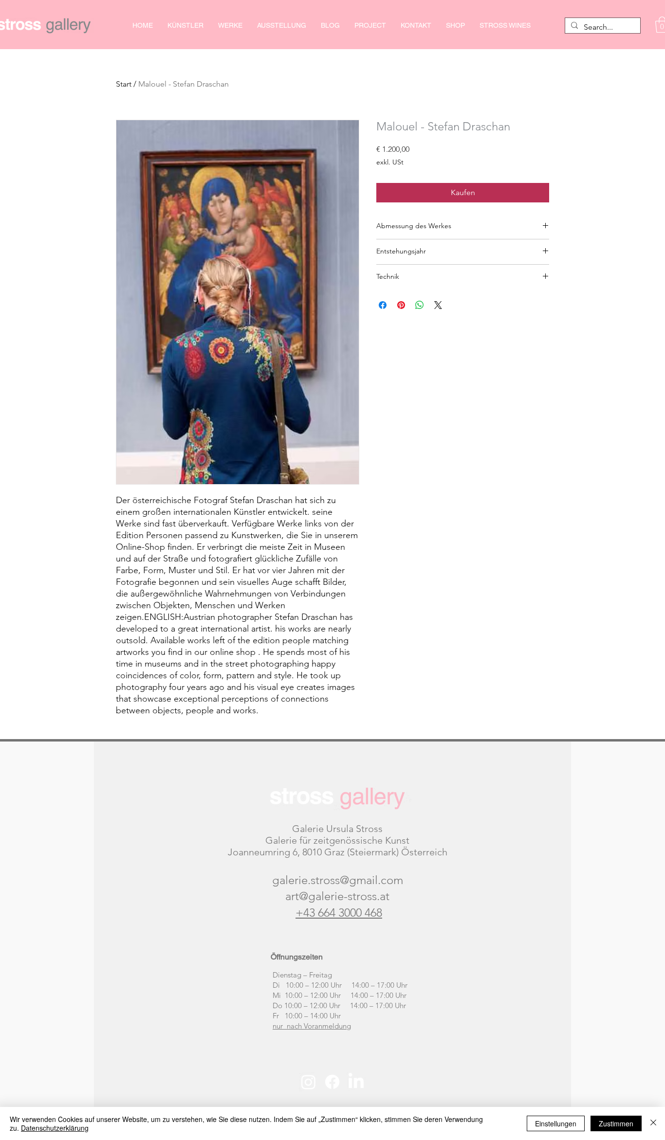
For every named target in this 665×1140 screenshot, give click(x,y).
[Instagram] (308, 1081)
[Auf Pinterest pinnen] (401, 305)
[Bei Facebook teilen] (382, 305)
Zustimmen (616, 1123)
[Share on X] (438, 305)
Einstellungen (555, 1123)
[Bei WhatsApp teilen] (419, 305)
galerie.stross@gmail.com (337, 880)
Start (123, 84)
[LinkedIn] (356, 1081)
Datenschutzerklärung (55, 1128)
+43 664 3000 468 (339, 912)
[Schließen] (653, 1123)
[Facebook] (332, 1081)
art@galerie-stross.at (337, 896)
